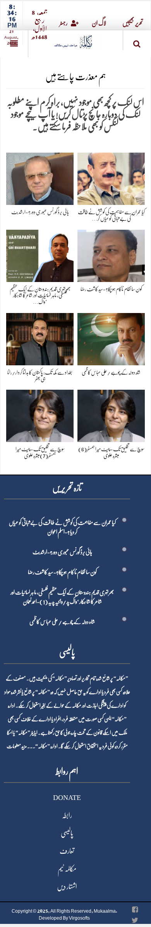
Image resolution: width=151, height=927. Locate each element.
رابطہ (67, 815)
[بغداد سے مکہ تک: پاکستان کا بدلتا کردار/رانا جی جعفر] (40, 337)
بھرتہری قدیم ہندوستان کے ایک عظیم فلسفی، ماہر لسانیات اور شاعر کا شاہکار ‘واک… (40, 295)
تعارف (67, 851)
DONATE (67, 798)
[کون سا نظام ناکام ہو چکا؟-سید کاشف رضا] (111, 254)
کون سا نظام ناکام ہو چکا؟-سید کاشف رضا (111, 289)
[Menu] (14, 43)
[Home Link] (75, 39)
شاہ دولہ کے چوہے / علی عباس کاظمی (111, 372)
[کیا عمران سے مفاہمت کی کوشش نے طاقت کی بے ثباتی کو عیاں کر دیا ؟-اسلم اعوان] (111, 177)
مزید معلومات (17, 746)
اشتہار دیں (67, 887)
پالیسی (67, 833)
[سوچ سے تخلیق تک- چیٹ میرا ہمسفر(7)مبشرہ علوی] (40, 415)
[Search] (137, 42)
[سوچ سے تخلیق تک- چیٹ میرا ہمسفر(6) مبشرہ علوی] (111, 415)
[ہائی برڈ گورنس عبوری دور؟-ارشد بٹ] (40, 177)
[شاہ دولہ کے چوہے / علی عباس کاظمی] (111, 337)
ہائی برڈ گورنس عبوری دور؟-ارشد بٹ (40, 212)
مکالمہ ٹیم (67, 869)
